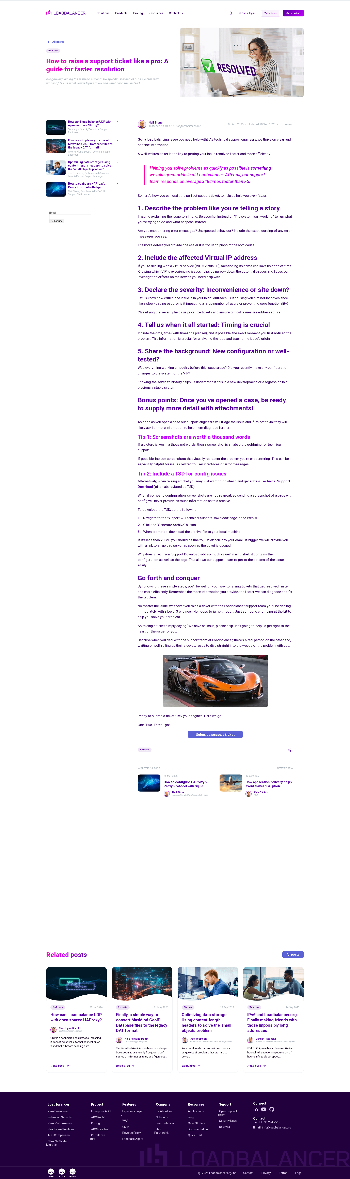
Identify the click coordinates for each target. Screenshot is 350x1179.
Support (225, 1104)
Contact (259, 1118)
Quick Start (195, 1135)
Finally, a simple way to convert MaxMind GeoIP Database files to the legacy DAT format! (141, 1022)
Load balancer (58, 1104)
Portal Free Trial (97, 1137)
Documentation (198, 1129)
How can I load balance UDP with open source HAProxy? (76, 1017)
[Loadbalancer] (65, 12)
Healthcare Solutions (61, 1129)
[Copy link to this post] (289, 749)
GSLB (125, 1126)
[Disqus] (215, 869)
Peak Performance (60, 1123)
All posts (293, 954)
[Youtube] (263, 1109)
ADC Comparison (59, 1135)
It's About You (165, 1111)
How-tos (53, 50)
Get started (293, 13)
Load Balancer (165, 1123)
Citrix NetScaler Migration (56, 1143)
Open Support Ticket (227, 1113)
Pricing (95, 1123)
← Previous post (149, 768)
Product (97, 1104)
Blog (191, 1117)
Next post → (285, 768)
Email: (272, 1127)
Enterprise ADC (101, 1111)
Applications (196, 1111)
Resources (196, 1104)
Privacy (266, 1173)
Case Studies (196, 1123)
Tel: (266, 1122)
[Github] (271, 1109)
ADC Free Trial (100, 1129)
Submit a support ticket (215, 734)
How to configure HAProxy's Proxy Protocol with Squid (185, 784)
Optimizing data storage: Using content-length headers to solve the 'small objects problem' (206, 1022)
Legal (298, 1173)
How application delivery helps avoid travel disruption (268, 784)
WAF (125, 1120)
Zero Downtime (58, 1111)
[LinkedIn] (255, 1109)
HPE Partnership (161, 1131)
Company (163, 1104)
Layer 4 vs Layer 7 (132, 1113)
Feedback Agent (132, 1138)
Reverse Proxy (131, 1132)
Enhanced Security (60, 1117)
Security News (228, 1120)
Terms (283, 1173)
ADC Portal (98, 1117)
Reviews (224, 1126)
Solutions (162, 1117)
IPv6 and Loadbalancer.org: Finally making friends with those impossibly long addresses (272, 1022)
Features (129, 1104)
